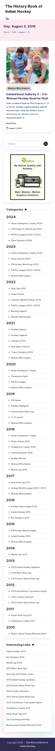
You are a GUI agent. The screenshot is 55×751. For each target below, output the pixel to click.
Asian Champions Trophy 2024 (26, 223)
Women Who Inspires (21, 387)
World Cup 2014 (19, 554)
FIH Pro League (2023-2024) (26, 234)
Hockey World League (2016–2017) (28, 488)
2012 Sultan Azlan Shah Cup (25, 602)
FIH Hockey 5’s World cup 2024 (26, 229)
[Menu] (7, 18)
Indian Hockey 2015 (21, 536)
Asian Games (17, 294)
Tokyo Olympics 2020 (22, 352)
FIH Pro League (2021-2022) (25, 305)
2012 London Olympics (22, 597)
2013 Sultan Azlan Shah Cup (25, 578)
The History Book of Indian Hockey (23, 9)
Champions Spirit (19, 376)
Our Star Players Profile (17, 719)
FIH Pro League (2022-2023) (25, 270)
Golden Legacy (18, 329)
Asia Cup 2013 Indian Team (19, 674)
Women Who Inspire (18, 88)
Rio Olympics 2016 (20, 517)
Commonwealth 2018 (22, 452)
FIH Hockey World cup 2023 (24, 264)
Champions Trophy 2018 (23, 447)
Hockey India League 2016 (24, 506)
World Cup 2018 (19, 469)
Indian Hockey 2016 (21, 512)
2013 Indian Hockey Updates (25, 567)
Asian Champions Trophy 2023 (26, 253)
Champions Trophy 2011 (23, 621)
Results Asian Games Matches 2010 (28, 633)
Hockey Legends (19, 335)
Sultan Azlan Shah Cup (22, 411)
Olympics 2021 (18, 340)
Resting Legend (18, 311)
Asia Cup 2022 (18, 288)
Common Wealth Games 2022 (26, 299)
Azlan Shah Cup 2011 (21, 615)
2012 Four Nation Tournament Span (29, 591)
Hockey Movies (18, 458)
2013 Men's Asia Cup (21, 572)
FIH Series (16, 400)
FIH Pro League (18, 382)
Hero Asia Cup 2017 (20, 482)
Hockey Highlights (20, 405)
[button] (46, 144)
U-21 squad (17, 417)
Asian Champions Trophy (23, 370)
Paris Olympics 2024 (21, 240)
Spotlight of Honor (20, 346)
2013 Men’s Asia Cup (16, 668)
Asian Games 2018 (20, 441)
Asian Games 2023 (20, 258)
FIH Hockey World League (23, 530)
